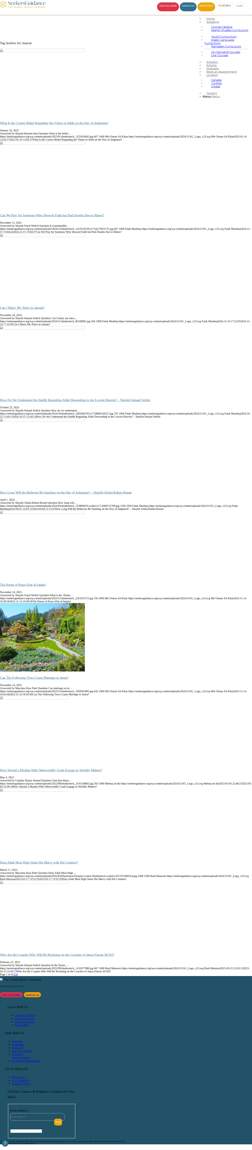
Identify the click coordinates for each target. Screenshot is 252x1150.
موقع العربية (225, 5)
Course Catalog (24, 1015)
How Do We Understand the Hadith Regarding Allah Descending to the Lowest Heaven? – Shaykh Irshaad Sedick (75, 400)
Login (240, 5)
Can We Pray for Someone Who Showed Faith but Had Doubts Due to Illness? (52, 215)
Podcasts (18, 1044)
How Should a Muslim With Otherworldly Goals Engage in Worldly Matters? (51, 770)
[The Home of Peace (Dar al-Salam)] (42, 513)
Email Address (19, 1110)
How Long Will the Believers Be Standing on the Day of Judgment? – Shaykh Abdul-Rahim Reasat (65, 492)
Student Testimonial (26, 1061)
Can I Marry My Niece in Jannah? (22, 308)
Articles (17, 1041)
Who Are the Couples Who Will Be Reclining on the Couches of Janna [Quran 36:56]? (57, 955)
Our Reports (20, 1080)
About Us (18, 1077)
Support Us (188, 5)
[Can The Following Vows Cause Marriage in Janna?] (42, 670)
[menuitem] (227, 18)
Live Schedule (24, 1018)
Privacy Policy (21, 1083)
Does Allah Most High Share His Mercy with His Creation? (39, 862)
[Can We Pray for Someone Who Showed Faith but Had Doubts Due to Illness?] (42, 143)
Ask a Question (22, 1051)
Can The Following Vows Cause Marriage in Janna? (34, 678)
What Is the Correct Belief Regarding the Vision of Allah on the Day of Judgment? (54, 123)
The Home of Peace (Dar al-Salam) (23, 585)
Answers (17, 1048)
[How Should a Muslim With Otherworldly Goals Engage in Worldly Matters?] (34, 698)
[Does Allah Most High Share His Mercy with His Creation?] (34, 790)
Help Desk (21, 1025)
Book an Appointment (21, 1056)
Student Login (24, 1021)
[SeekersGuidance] (22, 6)
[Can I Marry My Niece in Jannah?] (42, 236)
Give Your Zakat (168, 5)
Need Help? (206, 5)
